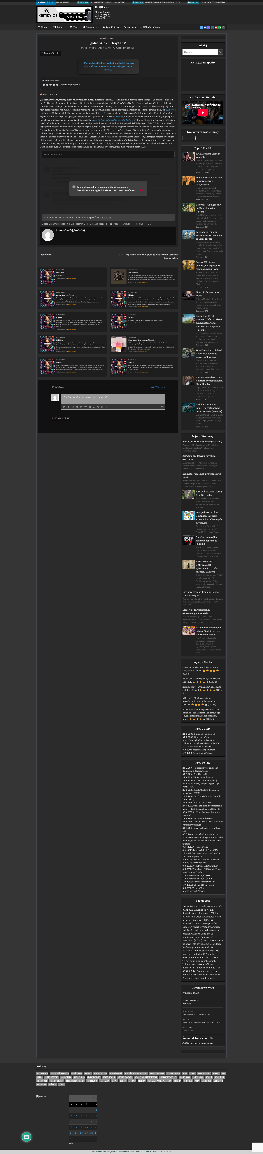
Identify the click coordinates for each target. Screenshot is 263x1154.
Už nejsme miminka (203, 777)
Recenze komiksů (56, 1080)
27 (86, 1133)
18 (76, 1127)
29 (96, 1133)
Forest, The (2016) (202, 802)
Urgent (59, 317)
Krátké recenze (108, 38)
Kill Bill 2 (59, 340)
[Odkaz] (98, 407)
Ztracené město (201, 737)
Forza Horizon (199, 863)
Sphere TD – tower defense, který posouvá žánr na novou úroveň (208, 265)
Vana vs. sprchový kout (203, 882)
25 (76, 1133)
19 (81, 1127)
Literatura (91, 27)
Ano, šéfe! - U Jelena (206, 906)
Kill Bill (58, 363)
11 (76, 1121)
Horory (216, 1073)
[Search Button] (223, 27)
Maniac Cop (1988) (201, 875)
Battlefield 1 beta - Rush (203, 885)
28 (91, 1133)
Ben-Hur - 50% (200, 774)
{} (102, 407)
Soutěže (123, 1080)
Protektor (60, 273)
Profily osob (184, 1077)
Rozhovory (104, 1080)
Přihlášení (159, 387)
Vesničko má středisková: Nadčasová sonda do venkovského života (209, 353)
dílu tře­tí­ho (118, 117)
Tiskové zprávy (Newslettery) (159, 1080)
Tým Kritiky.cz (113, 27)
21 (92, 1127)
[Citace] (90, 407)
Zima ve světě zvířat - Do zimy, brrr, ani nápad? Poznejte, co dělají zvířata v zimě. (200, 954)
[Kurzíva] (68, 407)
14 (91, 1121)
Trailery (177, 1080)
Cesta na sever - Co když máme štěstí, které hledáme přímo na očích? (202, 943)
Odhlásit (195, 993)
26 (81, 1133)
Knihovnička (143, 351)
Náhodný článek (151, 27)
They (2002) (198, 888)
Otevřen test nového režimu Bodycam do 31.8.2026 (206, 540)
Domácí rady (76, 1073)
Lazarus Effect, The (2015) (205, 850)
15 (96, 1121)
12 (81, 1121)
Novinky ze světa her (168, 1077)
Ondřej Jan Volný (89, 48)
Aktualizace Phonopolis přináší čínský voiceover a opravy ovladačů (209, 631)
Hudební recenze (51, 1077)
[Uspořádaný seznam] (81, 407)
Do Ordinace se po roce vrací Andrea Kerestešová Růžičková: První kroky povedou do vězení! (201, 974)
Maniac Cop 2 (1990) (202, 878)
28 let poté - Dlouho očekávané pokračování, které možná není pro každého (199, 701)
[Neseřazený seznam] (85, 407)
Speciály (132, 1080)
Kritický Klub (79, 1077)
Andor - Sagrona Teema (65, 295)
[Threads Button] (208, 27)
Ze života (52, 1084)
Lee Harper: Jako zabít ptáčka (206, 853)
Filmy (44, 27)
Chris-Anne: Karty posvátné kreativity (142, 340)
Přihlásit (186, 993)
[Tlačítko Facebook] (205, 27)
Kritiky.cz (102, 7)
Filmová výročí (115, 1073)
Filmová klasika (100, 1073)
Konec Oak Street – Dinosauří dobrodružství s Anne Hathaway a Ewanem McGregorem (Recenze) (209, 323)
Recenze (209, 1077)
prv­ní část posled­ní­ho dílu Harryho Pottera (112, 120)
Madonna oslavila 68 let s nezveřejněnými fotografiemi (209, 181)
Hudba (39, 1077)
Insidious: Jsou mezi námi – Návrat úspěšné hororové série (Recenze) (209, 408)
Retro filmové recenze (75, 1080)
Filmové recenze (173, 1073)
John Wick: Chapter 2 (108, 43)
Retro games (92, 1080)
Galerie (192, 1073)
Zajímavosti (206, 1080)
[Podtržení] (73, 407)
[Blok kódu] (94, 407)
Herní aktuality (204, 1073)
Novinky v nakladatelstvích (146, 1077)
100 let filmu (42, 1073)
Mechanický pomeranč (204, 750)
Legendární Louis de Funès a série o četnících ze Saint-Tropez (209, 235)
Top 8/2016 (197, 856)
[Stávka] (77, 407)
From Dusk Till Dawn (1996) (205, 866)
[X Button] (201, 27)
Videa (197, 1080)
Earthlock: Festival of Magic (205, 860)
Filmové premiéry (157, 1073)
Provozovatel (130, 27)
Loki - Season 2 (133, 273)
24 (71, 1133)
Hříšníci (131, 295)
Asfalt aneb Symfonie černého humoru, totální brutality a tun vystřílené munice (202, 840)
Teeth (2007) (198, 891)
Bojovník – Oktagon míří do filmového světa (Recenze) (208, 208)
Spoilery (141, 1080)
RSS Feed (186, 1004)
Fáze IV (131, 363)
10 (71, 1121)
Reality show (198, 1077)
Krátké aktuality (93, 1077)
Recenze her (219, 1077)
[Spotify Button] (219, 27)
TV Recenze (187, 1080)
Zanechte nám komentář (125, 48)
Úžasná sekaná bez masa (206, 834)
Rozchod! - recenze (203, 746)
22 (96, 1127)
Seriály (60, 27)
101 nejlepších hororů (59, 1073)
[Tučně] (64, 407)
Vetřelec (131, 317)
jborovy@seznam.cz (203, 1043)
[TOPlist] (41, 1096)
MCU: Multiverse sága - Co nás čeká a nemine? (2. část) (197, 937)
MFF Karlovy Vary (125, 1077)
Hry (75, 27)
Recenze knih (42, 1080)
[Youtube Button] (216, 27)
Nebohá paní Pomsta (202, 753)
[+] (106, 407)
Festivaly (87, 1073)
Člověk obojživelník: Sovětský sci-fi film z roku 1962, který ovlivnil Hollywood (201, 913)
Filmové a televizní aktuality (135, 1073)
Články (61, 1084)
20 (86, 1127)
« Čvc (71, 1143)
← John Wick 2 (45, 255)
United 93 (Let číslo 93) (205, 734)
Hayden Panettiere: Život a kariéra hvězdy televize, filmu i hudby (209, 381)
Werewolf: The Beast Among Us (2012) (202, 441)
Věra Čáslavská (200, 847)
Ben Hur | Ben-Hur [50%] (205, 780)
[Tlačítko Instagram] (212, 27)
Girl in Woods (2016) (203, 818)
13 (87, 1121)
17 (71, 1127)
